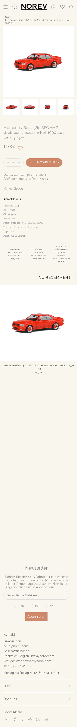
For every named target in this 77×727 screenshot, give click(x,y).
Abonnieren (36, 617)
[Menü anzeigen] (5, 7)
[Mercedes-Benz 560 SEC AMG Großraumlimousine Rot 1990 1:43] (38, 323)
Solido (18, 188)
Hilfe (6, 686)
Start (7, 16)
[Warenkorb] (71, 7)
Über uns (10, 699)
